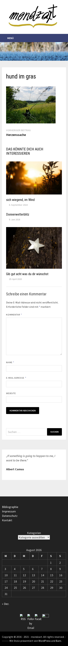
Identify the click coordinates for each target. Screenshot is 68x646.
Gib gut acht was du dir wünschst (27, 274)
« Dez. (5, 604)
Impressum (9, 511)
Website (11, 393)
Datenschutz (9, 516)
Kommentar (14, 314)
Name (10, 362)
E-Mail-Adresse (16, 377)
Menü (10, 38)
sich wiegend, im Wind (20, 200)
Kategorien (34, 533)
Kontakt (7, 520)
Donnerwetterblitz (17, 214)
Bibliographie (10, 507)
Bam (58, 640)
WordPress (44, 640)
